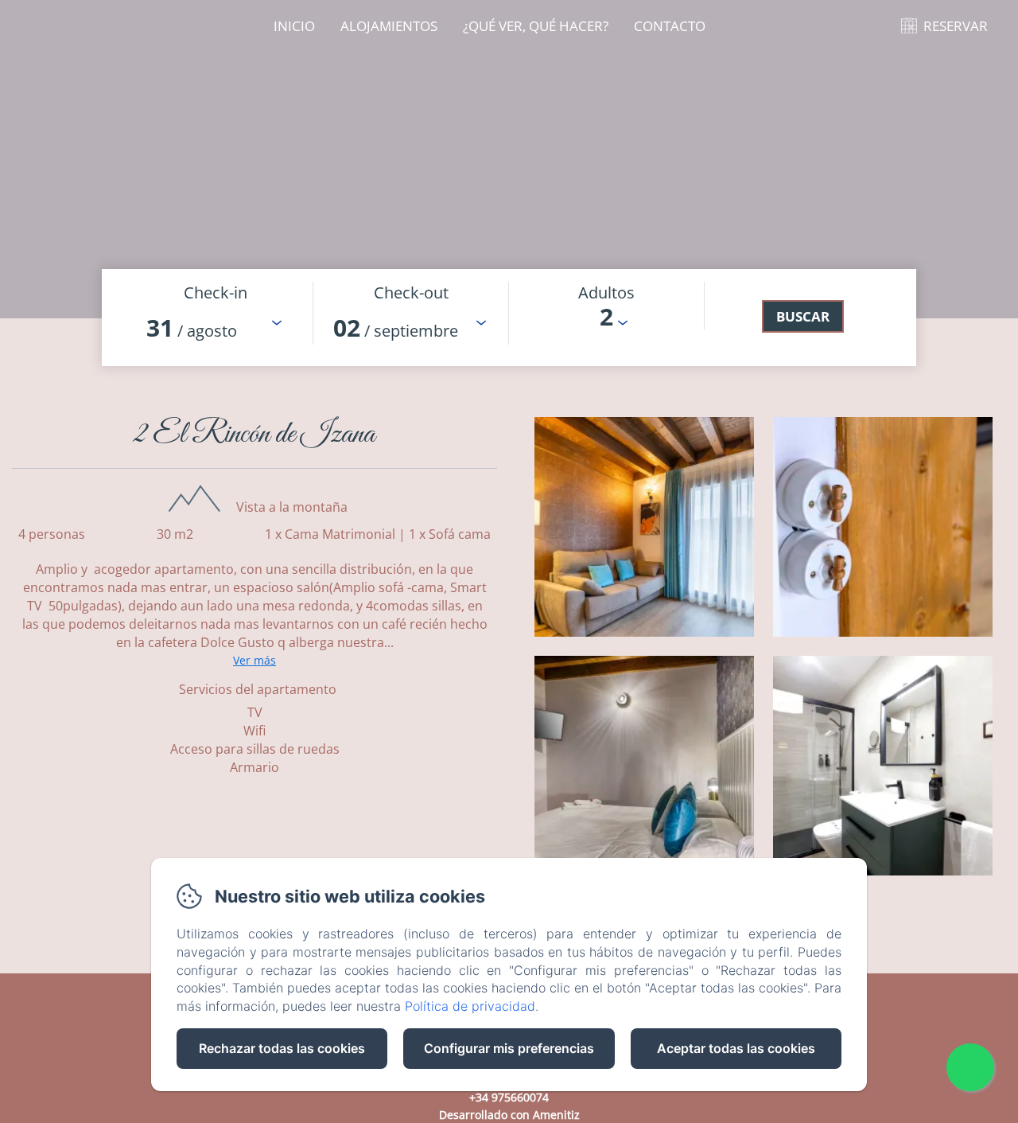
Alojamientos (388, 26)
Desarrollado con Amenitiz (509, 1114)
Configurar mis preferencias (509, 1048)
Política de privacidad (470, 1006)
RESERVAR (955, 26)
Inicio (294, 26)
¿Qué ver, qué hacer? (535, 26)
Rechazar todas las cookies (282, 1048)
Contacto (669, 26)
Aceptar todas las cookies (736, 1048)
